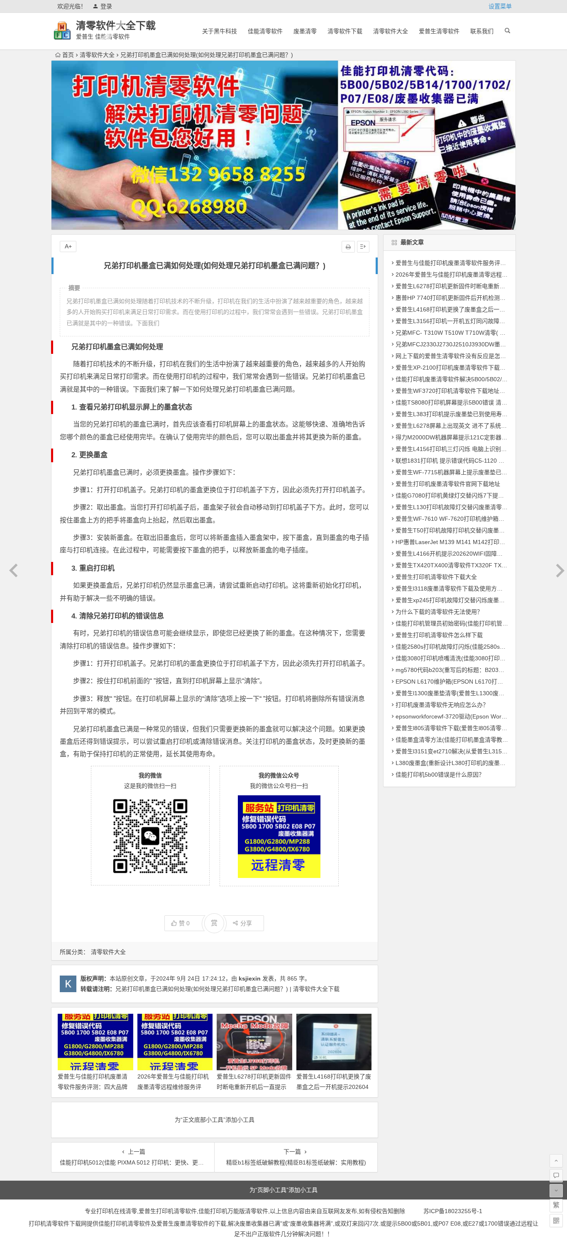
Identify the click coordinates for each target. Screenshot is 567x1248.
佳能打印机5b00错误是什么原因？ (440, 774)
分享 (246, 923)
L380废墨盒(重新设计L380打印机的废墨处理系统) (460, 763)
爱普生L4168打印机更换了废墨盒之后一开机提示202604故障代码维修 (333, 1087)
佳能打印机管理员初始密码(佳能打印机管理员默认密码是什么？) (479, 623)
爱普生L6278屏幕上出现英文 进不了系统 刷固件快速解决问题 (475, 425)
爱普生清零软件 (439, 31)
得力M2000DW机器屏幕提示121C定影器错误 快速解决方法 (473, 437)
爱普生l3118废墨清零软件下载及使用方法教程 (455, 588)
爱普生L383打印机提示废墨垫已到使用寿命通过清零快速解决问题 (481, 414)
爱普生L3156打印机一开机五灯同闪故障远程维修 (459, 321)
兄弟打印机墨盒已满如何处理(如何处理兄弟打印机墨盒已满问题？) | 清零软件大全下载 (227, 989)
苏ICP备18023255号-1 (452, 1211)
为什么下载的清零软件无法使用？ (439, 611)
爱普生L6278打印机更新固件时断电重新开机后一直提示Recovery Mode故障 (254, 1087)
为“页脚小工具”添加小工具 (283, 1190)
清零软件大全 (390, 31)
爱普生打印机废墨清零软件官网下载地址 (448, 484)
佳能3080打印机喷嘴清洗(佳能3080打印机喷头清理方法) (469, 658)
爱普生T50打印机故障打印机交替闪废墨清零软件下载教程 (470, 530)
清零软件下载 (344, 31)
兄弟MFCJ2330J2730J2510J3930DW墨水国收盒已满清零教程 (477, 344)
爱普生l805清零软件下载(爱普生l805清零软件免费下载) (467, 728)
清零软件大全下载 (116, 25)
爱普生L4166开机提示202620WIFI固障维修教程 (458, 553)
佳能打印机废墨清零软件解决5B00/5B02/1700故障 (461, 379)
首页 (68, 54)
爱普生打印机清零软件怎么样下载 (439, 635)
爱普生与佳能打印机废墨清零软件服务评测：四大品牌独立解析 (92, 1087)
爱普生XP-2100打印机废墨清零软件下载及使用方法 (462, 367)
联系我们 (482, 31)
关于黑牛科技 (219, 31)
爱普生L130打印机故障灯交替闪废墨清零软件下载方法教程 (472, 507)
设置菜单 (500, 6)
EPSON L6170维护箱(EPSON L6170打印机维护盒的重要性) (474, 681)
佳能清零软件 (265, 31)
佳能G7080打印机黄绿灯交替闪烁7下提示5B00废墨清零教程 (474, 495)
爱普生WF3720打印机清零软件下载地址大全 (453, 390)
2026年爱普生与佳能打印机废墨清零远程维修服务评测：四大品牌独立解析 (173, 1087)
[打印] (348, 247)
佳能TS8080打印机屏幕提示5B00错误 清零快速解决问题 (469, 402)
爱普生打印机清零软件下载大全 (436, 577)
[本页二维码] (556, 1220)
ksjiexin (250, 978)
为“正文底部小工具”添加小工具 (214, 1119)
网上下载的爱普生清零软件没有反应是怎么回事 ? (459, 356)
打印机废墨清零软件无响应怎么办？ (442, 704)
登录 (106, 6)
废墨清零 (305, 31)
